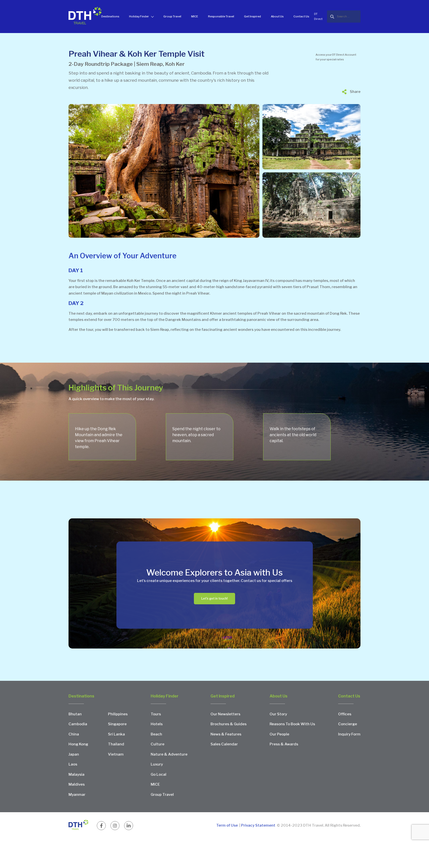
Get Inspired (252, 16)
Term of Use (227, 825)
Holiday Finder (139, 16)
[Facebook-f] (101, 825)
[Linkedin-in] (128, 825)
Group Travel (172, 16)
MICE (194, 16)
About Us (277, 16)
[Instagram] (114, 825)
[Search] (343, 16)
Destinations (110, 16)
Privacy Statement (258, 825)
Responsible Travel (221, 16)
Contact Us (301, 16)
